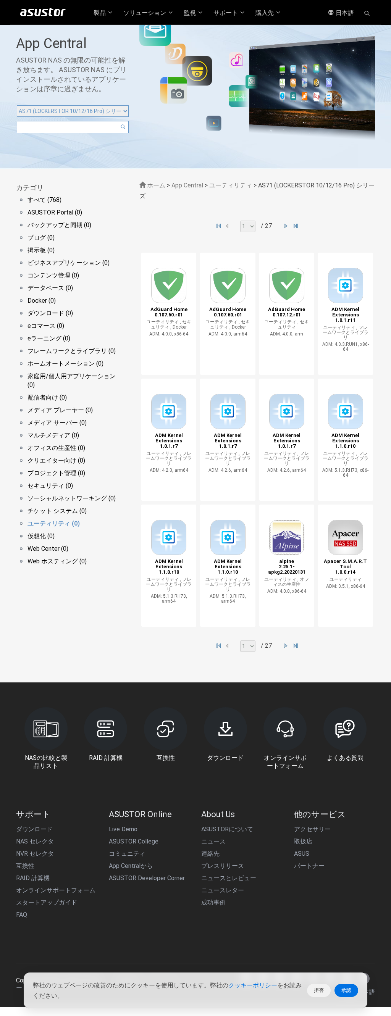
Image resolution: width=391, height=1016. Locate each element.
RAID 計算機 (33, 878)
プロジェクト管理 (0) (56, 473)
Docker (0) (41, 300)
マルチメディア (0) (53, 435)
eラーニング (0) (48, 338)
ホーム (155, 185)
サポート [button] (226, 12)
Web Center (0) (47, 548)
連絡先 (210, 853)
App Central (187, 185)
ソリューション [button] (145, 12)
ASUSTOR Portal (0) (54, 212)
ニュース (213, 841)
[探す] (367, 12)
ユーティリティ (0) (53, 523)
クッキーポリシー (252, 985)
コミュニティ (127, 853)
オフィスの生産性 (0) (56, 448)
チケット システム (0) (57, 510)
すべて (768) (44, 199)
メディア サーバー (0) (57, 422)
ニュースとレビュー (228, 878)
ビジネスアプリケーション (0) (68, 262)
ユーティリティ (231, 185)
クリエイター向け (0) (56, 460)
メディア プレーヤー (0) (60, 410)
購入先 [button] (265, 12)
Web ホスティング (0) (57, 561)
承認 (346, 990)
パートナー (309, 865)
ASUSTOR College (133, 841)
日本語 (344, 12)
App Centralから (131, 865)
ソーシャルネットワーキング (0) (71, 498)
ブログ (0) (41, 237)
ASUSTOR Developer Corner (147, 878)
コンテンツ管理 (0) (53, 275)
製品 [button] (100, 12)
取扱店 (303, 841)
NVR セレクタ (35, 853)
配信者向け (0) (47, 397)
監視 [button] (190, 12)
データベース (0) (50, 288)
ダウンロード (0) (50, 313)
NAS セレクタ (35, 841)
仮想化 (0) (41, 536)
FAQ (21, 914)
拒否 (319, 990)
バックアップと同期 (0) (59, 225)
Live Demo (123, 829)
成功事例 (213, 902)
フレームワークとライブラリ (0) (71, 351)
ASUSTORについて (227, 829)
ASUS (301, 853)
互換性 (25, 865)
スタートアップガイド (46, 902)
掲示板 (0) (41, 250)
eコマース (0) (45, 325)
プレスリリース (222, 865)
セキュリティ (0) (50, 485)
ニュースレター (222, 890)
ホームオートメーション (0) (65, 363)
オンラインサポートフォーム (55, 890)
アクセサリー (312, 829)
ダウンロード (34, 829)
